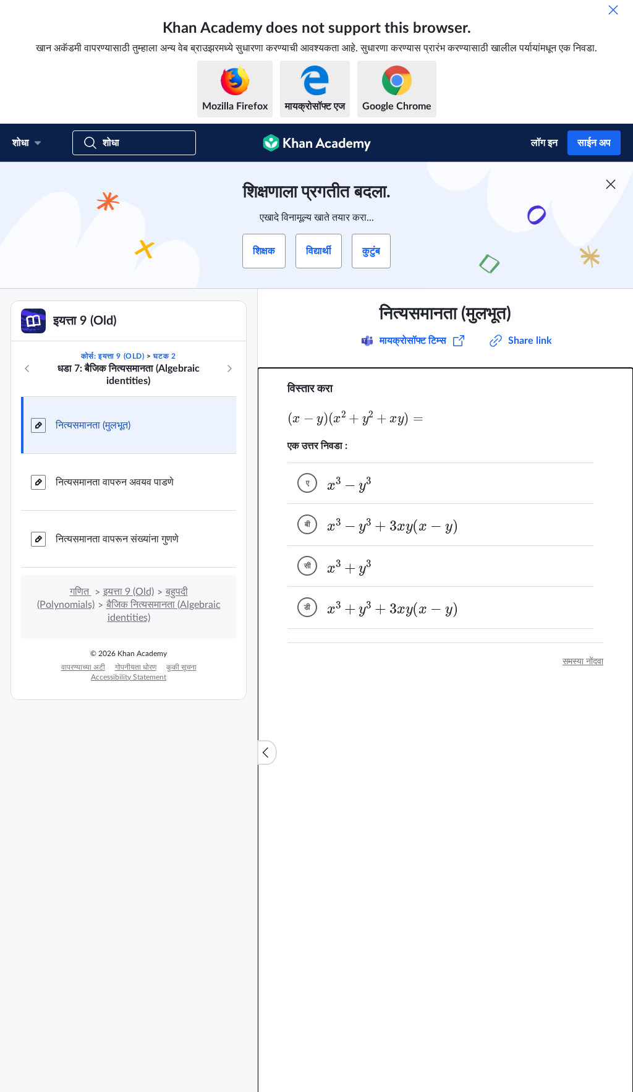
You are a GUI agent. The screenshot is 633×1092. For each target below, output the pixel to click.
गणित (80, 592)
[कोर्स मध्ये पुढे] (229, 368)
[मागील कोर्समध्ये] (27, 368)
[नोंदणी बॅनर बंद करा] (610, 184)
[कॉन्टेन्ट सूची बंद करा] (267, 752)
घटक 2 (164, 356)
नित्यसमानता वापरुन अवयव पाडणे (115, 482)
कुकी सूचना (181, 667)
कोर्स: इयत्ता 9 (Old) (113, 356)
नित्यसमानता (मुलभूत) (93, 425)
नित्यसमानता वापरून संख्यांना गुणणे (117, 539)
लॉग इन (544, 143)
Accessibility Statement (128, 677)
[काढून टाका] (613, 10)
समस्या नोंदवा (583, 661)
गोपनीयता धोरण (135, 667)
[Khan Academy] (317, 142)
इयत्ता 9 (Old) (128, 592)
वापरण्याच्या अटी (83, 667)
